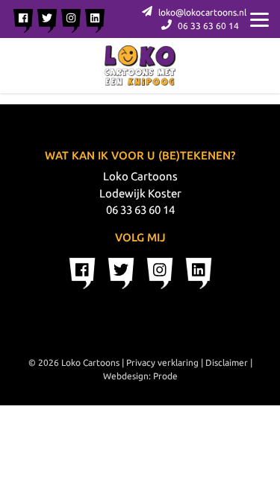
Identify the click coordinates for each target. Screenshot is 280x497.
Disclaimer (226, 362)
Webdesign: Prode (140, 376)
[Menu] (259, 18)
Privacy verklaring (162, 362)
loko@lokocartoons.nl (201, 12)
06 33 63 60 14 (207, 26)
